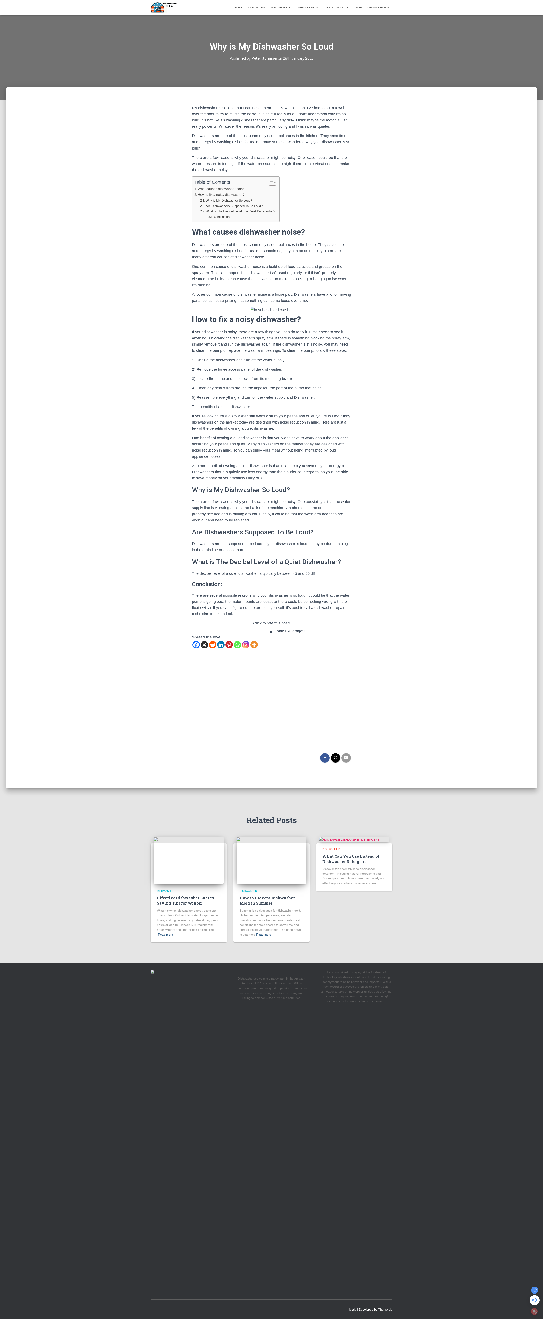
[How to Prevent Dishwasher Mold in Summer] (271, 860)
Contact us (256, 7)
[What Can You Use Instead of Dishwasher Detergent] (349, 839)
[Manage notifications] (534, 1311)
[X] (204, 644)
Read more (165, 934)
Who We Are (279, 7)
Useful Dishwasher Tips (372, 7)
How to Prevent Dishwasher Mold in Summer (267, 900)
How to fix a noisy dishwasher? (221, 194)
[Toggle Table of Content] (270, 182)
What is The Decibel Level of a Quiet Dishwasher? (240, 211)
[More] (254, 644)
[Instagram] (245, 644)
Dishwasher (165, 891)
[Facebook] (196, 644)
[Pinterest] (229, 644)
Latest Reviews (307, 7)
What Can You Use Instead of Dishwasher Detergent (350, 859)
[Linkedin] (221, 644)
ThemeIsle (385, 1309)
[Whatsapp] (237, 644)
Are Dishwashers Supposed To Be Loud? (234, 206)
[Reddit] (212, 644)
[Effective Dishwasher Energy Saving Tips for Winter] (189, 860)
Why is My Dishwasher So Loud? (229, 200)
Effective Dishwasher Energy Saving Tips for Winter (185, 900)
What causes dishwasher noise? (222, 189)
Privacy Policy (335, 7)
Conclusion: (222, 217)
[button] (289, 7)
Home (238, 7)
